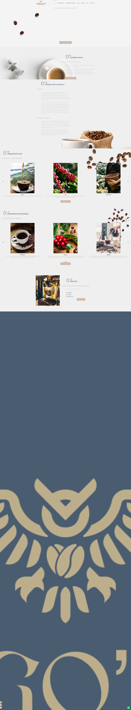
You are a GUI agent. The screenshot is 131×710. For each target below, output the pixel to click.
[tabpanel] (22, 241)
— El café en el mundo (42, 118)
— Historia (39, 89)
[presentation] (63, 261)
